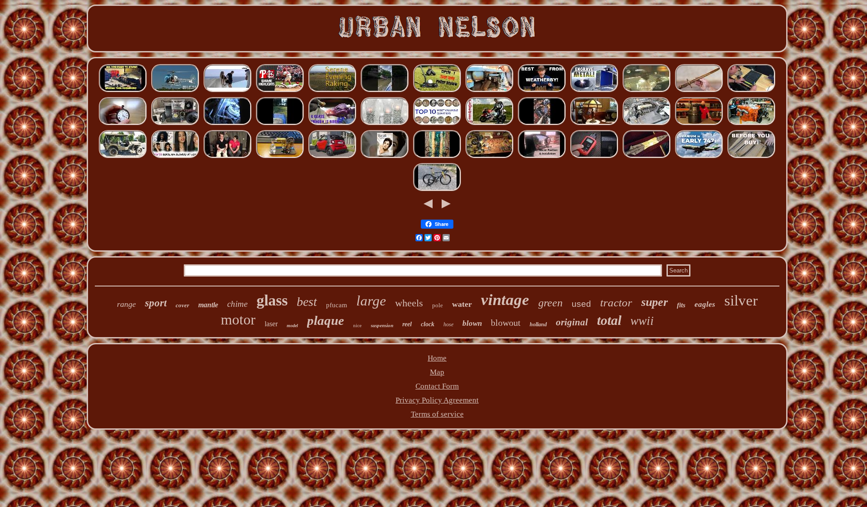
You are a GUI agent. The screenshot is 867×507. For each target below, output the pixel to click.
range (126, 304)
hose (448, 324)
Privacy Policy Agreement (437, 400)
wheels (409, 303)
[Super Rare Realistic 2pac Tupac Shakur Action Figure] (646, 91)
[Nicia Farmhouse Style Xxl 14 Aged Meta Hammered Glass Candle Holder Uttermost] (384, 124)
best (307, 302)
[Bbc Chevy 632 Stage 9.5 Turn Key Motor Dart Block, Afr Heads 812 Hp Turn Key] (751, 124)
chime (237, 304)
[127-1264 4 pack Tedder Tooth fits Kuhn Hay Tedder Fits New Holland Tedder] (280, 124)
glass (272, 300)
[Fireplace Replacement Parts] (175, 124)
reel (407, 324)
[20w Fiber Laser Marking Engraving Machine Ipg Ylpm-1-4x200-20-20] (594, 91)
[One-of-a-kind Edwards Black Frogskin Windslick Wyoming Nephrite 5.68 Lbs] (437, 157)
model (292, 325)
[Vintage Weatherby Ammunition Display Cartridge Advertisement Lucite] (542, 91)
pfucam (336, 305)
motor (238, 319)
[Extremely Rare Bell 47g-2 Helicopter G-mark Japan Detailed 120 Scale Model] (175, 91)
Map (437, 372)
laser (271, 324)
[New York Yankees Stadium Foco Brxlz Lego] (280, 91)
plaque (325, 320)
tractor (616, 302)
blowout (506, 323)
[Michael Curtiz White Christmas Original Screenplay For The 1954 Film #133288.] (384, 157)
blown (472, 323)
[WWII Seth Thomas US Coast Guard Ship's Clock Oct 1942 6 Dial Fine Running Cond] (489, 157)
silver (741, 300)
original (572, 322)
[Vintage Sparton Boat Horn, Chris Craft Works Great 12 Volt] (384, 91)
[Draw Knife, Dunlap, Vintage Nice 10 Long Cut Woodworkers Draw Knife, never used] (751, 157)
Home (437, 358)
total (609, 320)
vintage (505, 300)
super (654, 302)
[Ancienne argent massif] (123, 124)
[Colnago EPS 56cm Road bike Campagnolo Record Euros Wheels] (437, 190)
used (581, 304)
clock (427, 324)
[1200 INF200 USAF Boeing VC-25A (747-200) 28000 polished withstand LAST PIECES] (699, 157)
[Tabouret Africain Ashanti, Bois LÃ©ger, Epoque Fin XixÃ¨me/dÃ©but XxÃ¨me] (227, 91)
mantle (208, 305)
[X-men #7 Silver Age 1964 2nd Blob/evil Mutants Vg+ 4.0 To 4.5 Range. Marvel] (542, 124)
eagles (705, 304)
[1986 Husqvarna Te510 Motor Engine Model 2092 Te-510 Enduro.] (280, 157)
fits (681, 305)
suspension (382, 325)
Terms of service (437, 414)
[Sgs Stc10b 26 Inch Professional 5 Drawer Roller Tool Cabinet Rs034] (751, 91)
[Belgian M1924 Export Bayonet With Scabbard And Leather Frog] (699, 91)
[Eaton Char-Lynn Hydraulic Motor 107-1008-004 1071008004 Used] (699, 124)
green (550, 303)
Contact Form (437, 386)
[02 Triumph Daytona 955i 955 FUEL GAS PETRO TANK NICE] (489, 124)
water (462, 304)
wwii (642, 321)
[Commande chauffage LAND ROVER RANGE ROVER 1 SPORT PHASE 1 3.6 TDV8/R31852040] (227, 124)
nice (357, 325)
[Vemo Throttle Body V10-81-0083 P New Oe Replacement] (646, 124)
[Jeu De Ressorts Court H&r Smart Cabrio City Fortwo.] (332, 157)
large (371, 301)
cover (182, 305)
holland (538, 324)
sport (156, 303)
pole (437, 305)
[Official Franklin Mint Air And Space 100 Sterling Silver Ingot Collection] (437, 124)
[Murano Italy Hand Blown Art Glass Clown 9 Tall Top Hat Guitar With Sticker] (332, 124)
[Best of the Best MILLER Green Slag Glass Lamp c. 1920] (594, 124)
